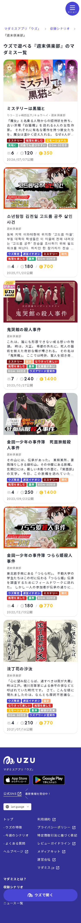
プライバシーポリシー (54, 827)
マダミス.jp (45, 867)
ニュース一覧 (13, 903)
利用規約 (44, 819)
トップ (8, 819)
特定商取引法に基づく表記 (57, 835)
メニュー (72, 12)
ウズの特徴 (13, 827)
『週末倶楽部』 (15, 35)
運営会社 (44, 859)
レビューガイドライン (54, 843)
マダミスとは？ (15, 879)
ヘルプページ (13, 851)
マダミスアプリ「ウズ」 (22, 29)
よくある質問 (15, 843)
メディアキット (48, 851)
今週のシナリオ (17, 835)
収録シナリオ (60, 29)
